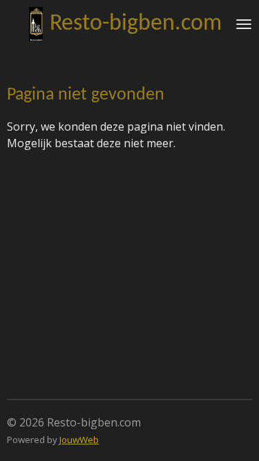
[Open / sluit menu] (244, 24)
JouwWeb (79, 439)
